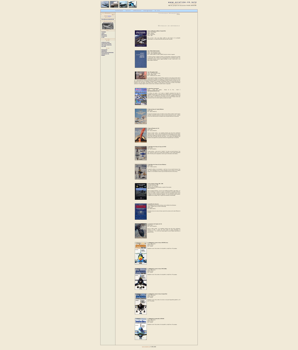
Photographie (104, 49)
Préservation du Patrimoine (107, 52)
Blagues (103, 55)
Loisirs (102, 33)
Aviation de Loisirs (105, 42)
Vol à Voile (103, 46)
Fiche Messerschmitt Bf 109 (107, 19)
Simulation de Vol (105, 53)
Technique (103, 32)
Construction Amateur (106, 43)
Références (104, 34)
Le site (102, 37)
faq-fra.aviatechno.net (146, 346)
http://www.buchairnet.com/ (153, 90)
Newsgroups (104, 36)
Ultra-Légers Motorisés (106, 45)
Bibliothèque (104, 51)
